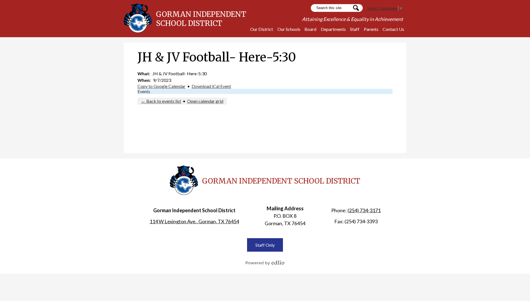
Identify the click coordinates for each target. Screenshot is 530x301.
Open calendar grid (205, 101)
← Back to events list (161, 101)
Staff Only (265, 245)
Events (143, 91)
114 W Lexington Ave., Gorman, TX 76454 (194, 221)
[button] (261, 29)
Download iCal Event (211, 86)
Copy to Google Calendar (161, 86)
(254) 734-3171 (364, 210)
